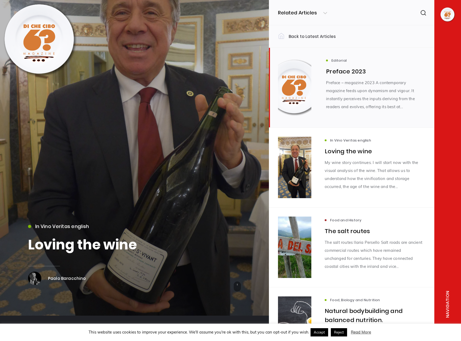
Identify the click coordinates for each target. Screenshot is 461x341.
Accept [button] (319, 332)
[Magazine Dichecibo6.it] (40, 78)
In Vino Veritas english (62, 226)
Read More (361, 332)
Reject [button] (339, 332)
